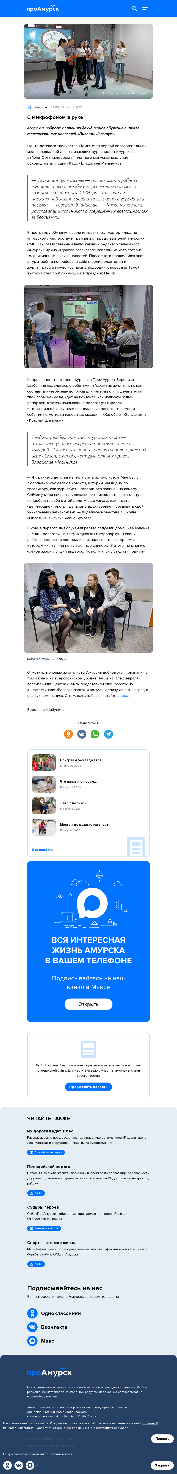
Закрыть (162, 1465)
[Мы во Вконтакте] (18, 1465)
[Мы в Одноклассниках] (7, 1465)
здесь (122, 695)
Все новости (42, 850)
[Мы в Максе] (30, 1465)
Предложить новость (88, 1087)
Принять (162, 1439)
